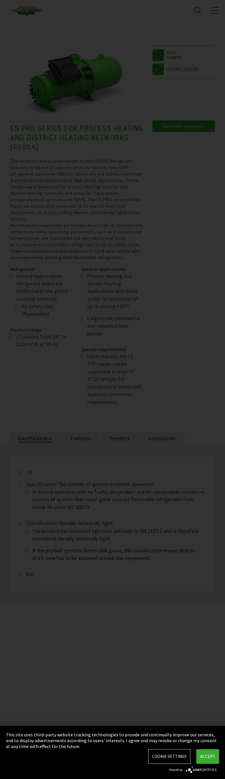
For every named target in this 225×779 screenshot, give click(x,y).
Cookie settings (169, 756)
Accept (207, 756)
